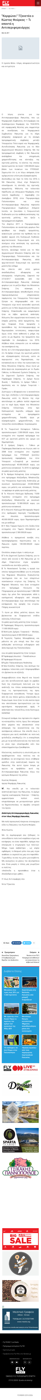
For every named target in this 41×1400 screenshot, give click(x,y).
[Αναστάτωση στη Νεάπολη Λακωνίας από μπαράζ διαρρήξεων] (29, 982)
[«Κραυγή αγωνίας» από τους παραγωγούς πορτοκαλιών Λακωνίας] (29, 1040)
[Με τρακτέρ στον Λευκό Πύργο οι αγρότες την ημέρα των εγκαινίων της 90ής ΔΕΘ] (11, 1009)
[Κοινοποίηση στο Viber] (25, 1362)
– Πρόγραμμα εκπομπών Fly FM (13, 1346)
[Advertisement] (20, 90)
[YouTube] (16, 1362)
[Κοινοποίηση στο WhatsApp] (29, 1362)
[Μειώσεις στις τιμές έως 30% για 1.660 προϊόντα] (11, 982)
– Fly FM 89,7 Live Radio (10, 1342)
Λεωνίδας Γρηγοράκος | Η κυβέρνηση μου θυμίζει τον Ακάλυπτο (10, 958)
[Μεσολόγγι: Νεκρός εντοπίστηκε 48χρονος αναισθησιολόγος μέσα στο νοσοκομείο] (29, 1009)
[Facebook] (12, 1362)
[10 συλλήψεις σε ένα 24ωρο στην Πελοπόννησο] (11, 1040)
